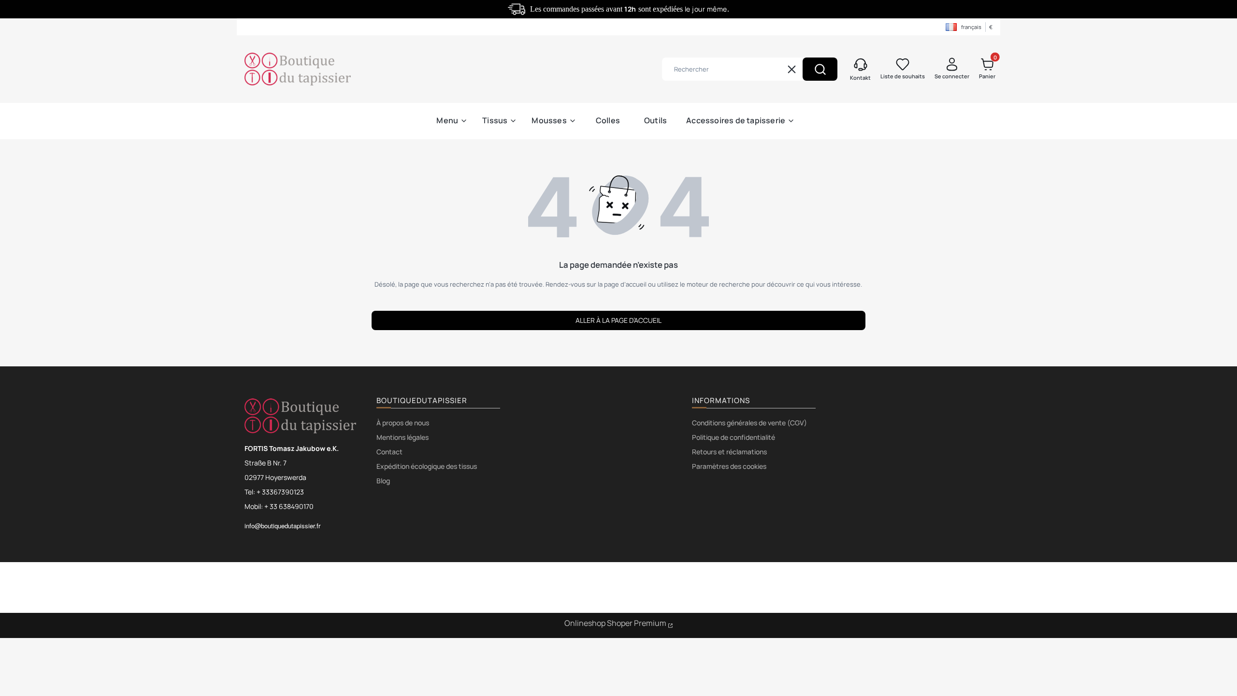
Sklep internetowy (618, 624)
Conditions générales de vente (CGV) (749, 422)
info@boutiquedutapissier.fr (282, 525)
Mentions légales (402, 437)
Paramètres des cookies (729, 466)
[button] (820, 69)
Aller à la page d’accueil (618, 320)
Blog (383, 480)
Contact (389, 451)
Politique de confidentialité (733, 437)
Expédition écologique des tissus (426, 466)
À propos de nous (402, 422)
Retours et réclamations (729, 451)
